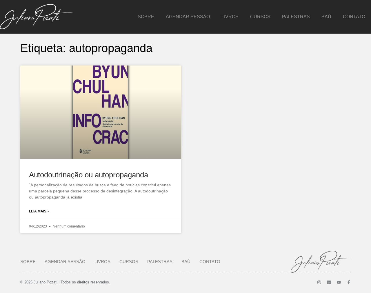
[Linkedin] (329, 282)
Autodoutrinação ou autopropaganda (88, 174)
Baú (326, 16)
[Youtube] (339, 282)
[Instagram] (319, 282)
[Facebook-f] (349, 282)
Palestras (296, 16)
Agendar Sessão (188, 16)
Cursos (260, 16)
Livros (230, 16)
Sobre (146, 16)
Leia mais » (39, 211)
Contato (354, 16)
